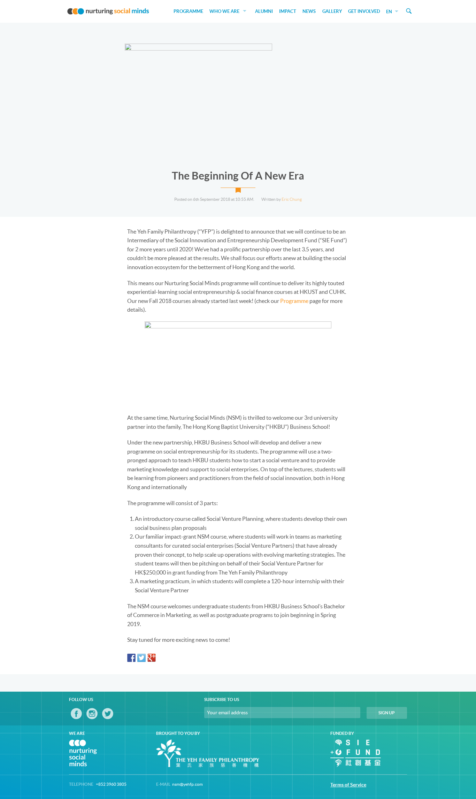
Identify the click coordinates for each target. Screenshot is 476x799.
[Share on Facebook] (131, 658)
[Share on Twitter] (141, 658)
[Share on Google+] (151, 658)
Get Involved (364, 11)
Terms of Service (348, 784)
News (309, 11)
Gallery (332, 11)
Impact (287, 11)
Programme (188, 11)
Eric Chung (292, 199)
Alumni (264, 11)
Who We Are (224, 11)
